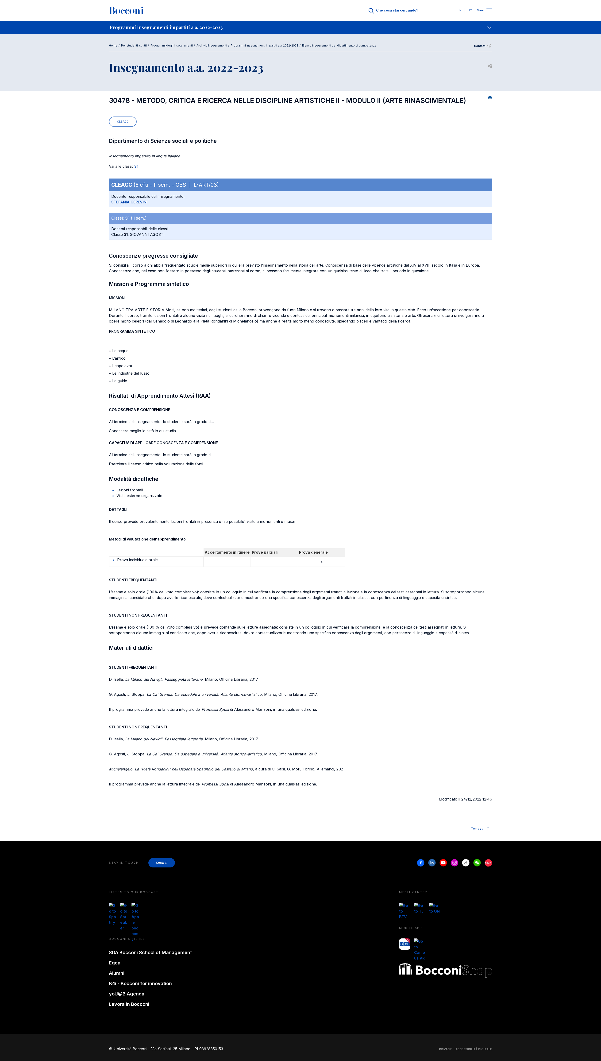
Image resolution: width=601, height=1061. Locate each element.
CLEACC (123, 121)
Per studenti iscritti (134, 45)
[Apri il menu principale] (489, 10)
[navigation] (300, 27)
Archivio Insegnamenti (211, 45)
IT (470, 10)
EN (460, 10)
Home (113, 45)
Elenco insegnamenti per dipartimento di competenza (339, 45)
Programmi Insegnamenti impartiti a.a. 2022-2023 (264, 45)
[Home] (126, 10)
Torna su (477, 828)
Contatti (479, 46)
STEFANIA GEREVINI (129, 202)
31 (136, 166)
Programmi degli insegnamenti (171, 45)
